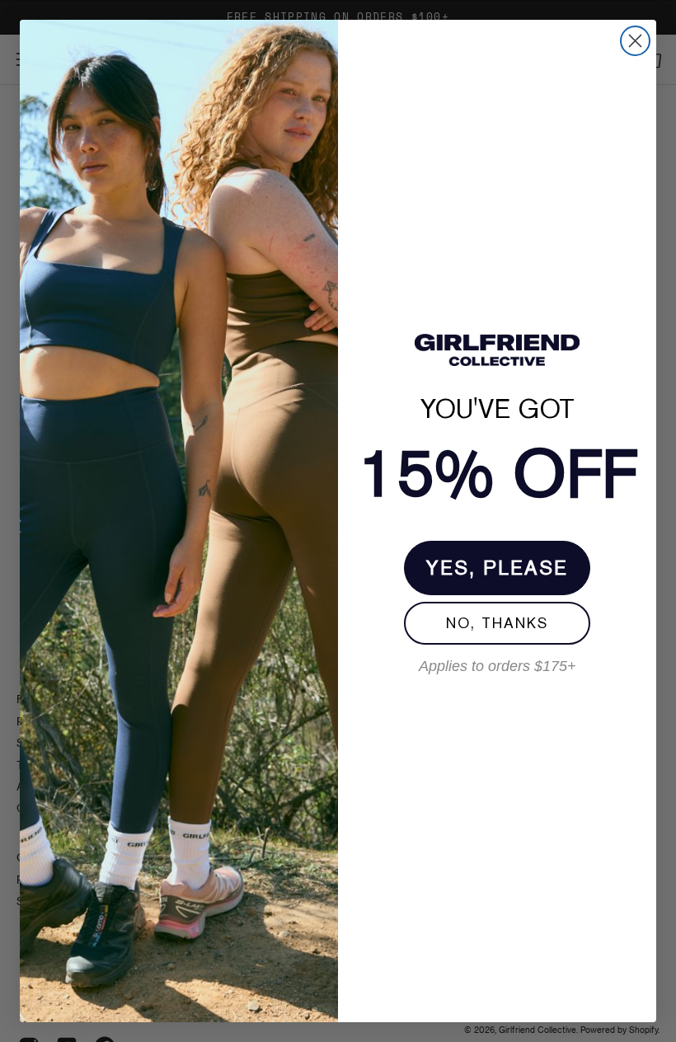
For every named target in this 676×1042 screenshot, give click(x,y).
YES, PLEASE (497, 568)
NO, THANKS (497, 622)
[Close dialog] (635, 40)
